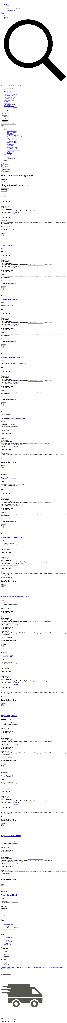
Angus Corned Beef (9, 895)
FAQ (5, 938)
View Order (7, 964)
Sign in (16, 214)
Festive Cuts (7, 101)
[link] (35, 81)
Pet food (6, 110)
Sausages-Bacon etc (9, 98)
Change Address (48, 210)
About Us (6, 954)
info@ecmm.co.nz (8, 924)
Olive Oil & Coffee (9, 106)
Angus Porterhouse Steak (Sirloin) (15, 597)
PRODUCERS (11, 10)
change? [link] (10, 226)
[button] (4, 779)
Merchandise (7, 109)
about (5, 7)
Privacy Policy (7, 943)
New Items (7, 103)
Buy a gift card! (8, 937)
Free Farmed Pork (8, 95)
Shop (5, 4)
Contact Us (7, 940)
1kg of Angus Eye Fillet (10, 299)
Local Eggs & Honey (9, 104)
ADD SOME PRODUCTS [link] (8, 1021)
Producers (6, 956)
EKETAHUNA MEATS (13, 8)
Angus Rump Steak (9, 716)
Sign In (6, 17)
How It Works (7, 6)
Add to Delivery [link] (5, 251)
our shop (6, 129)
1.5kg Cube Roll (7, 245)
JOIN (5, 18)
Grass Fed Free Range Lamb (11, 94)
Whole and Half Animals (10, 107)
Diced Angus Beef (8, 776)
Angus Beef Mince (8, 478)
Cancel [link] (19, 85)
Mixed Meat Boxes (9, 100)
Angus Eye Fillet (8, 656)
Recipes (6, 15)
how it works (7, 154)
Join (6, 125)
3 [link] (4, 196)
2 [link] (4, 195)
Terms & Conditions (9, 941)
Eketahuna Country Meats (7, 967)
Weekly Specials (8, 90)
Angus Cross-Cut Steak (10, 357)
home (5, 128)
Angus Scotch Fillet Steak (11, 537)
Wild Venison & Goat (9, 97)
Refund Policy (7, 944)
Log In (5, 963)
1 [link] (4, 193)
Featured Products (8, 88)
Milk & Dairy (7, 91)
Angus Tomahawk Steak (11, 836)
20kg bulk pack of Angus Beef (13, 418)
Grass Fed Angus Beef (10, 92)
